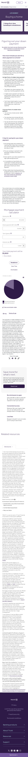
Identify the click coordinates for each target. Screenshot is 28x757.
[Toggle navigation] (25, 2)
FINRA (4, 560)
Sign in (20, 3)
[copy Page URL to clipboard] (18, 358)
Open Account (13, 755)
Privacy (14, 705)
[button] (14, 725)
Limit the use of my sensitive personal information (14, 709)
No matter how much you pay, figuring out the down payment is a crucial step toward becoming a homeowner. (14, 49)
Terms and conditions (14, 718)
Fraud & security (14, 714)
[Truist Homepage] (5, 2)
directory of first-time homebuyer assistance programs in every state (13, 174)
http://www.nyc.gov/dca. (15, 675)
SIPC (14, 584)
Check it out (18, 386)
